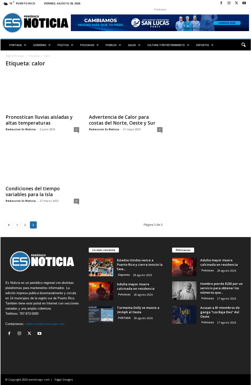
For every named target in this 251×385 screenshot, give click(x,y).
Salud (132, 45)
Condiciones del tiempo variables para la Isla (33, 191)
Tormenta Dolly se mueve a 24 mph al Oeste (138, 309)
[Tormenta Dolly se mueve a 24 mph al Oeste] (101, 314)
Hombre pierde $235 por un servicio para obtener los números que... (221, 288)
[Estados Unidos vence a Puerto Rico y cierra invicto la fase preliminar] (101, 267)
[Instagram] (229, 3)
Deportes (202, 45)
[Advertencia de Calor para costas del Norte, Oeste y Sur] (126, 91)
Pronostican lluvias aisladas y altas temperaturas (39, 120)
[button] (243, 45)
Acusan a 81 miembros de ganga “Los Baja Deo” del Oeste (220, 312)
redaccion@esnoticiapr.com (44, 324)
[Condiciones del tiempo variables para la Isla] (42, 163)
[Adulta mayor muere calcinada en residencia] (101, 291)
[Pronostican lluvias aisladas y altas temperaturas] (42, 91)
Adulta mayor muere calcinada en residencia (135, 286)
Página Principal (15, 56)
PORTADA (15, 45)
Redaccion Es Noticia (21, 129)
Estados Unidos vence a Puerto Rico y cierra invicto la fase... (140, 264)
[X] (236, 3)
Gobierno (39, 45)
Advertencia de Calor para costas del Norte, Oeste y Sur (122, 120)
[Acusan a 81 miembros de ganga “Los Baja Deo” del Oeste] (184, 314)
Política (63, 45)
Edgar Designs (64, 379)
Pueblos (111, 45)
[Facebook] (221, 3)
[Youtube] (244, 3)
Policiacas (87, 45)
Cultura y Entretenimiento (166, 45)
